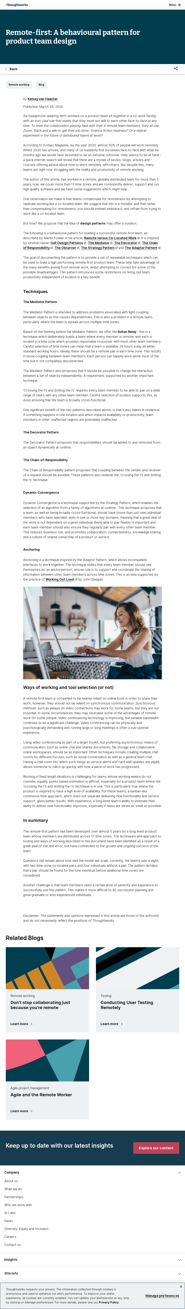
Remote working (19, 84)
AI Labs (10, 1213)
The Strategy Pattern (98, 248)
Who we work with (18, 1205)
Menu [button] (172, 4)
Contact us (12, 1245)
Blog (41, 84)
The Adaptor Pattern (141, 248)
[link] (156, 1148)
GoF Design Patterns (67, 243)
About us (11, 1181)
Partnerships (13, 1197)
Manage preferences (162, 1296)
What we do (13, 1189)
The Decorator (125, 243)
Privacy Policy (109, 1302)
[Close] (181, 1287)
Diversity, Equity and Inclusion (26, 1229)
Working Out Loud (60, 579)
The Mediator (98, 243)
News (8, 1221)
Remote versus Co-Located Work (110, 238)
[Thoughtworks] (16, 5)
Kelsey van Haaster (43, 99)
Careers (10, 1237)
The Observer (65, 248)
